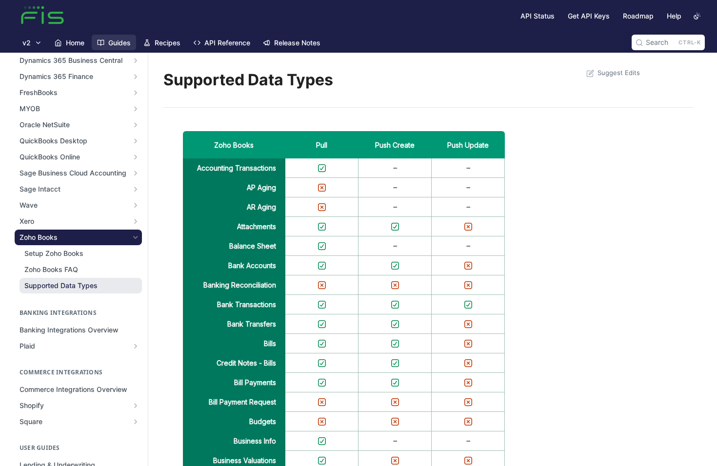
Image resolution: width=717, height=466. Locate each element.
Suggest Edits (619, 73)
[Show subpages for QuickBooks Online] (135, 157)
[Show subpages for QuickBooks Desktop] (135, 141)
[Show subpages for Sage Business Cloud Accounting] (135, 173)
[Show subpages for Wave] (135, 205)
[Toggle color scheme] (697, 16)
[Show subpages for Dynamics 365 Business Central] (135, 60)
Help (674, 16)
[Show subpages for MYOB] (135, 109)
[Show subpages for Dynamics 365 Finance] (135, 76)
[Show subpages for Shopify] (135, 405)
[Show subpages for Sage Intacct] (135, 189)
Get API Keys (589, 16)
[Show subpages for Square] (135, 422)
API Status (537, 16)
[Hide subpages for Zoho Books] (135, 237)
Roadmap (638, 16)
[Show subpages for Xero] (135, 221)
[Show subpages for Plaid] (135, 346)
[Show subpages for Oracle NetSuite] (135, 125)
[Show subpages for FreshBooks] (135, 93)
